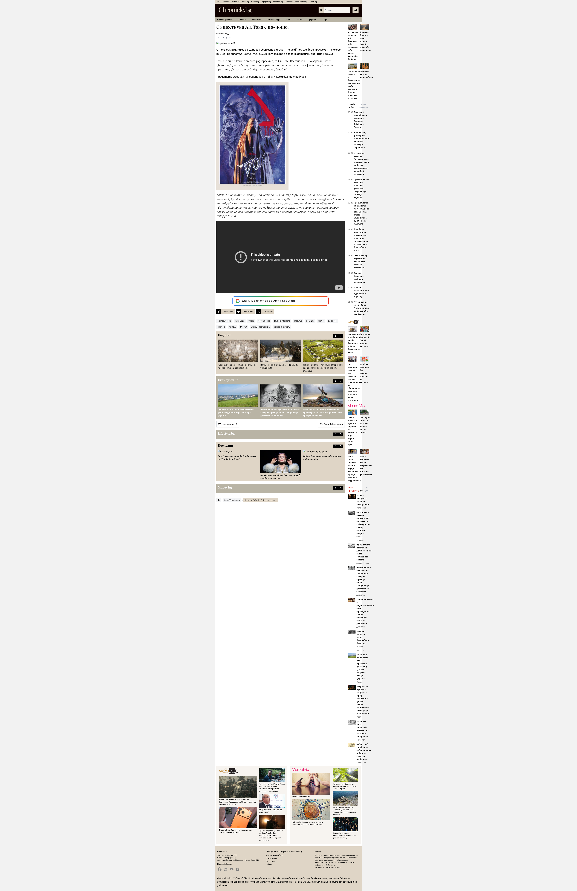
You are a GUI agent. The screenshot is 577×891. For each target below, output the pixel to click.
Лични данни (271, 858)
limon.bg (313, 2)
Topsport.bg (266, 2)
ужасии (232, 327)
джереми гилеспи (282, 327)
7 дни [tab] (361, 489)
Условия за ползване (274, 855)
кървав (243, 327)
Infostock (289, 2)
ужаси (251, 321)
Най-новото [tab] (352, 106)
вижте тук (331, 865)
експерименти (224, 321)
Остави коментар (333, 424)
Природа (312, 19)
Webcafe (226, 2)
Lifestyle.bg (278, 2)
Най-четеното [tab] (363, 106)
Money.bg (255, 2)
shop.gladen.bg (301, 2)
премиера (239, 321)
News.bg (245, 2)
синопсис (332, 321)
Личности (256, 19)
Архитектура (273, 19)
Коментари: (229, 424)
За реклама (270, 861)
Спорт (325, 19)
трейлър (298, 321)
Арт (288, 19)
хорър (321, 321)
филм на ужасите (282, 321)
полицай (310, 321)
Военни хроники (224, 19)
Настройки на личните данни (327, 867)
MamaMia (236, 2)
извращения (264, 321)
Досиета (242, 19)
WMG (218, 2)
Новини (269, 864)
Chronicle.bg (222, 33)
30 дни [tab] (366, 489)
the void (221, 327)
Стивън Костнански (260, 327)
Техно (299, 19)
